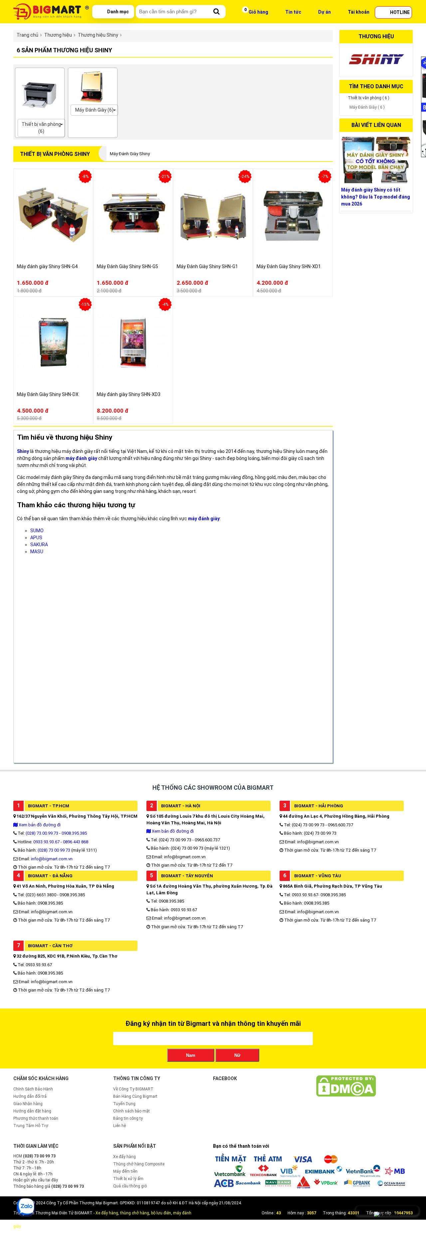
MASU (36, 551)
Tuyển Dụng (124, 1103)
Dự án (324, 12)
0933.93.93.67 (46, 841)
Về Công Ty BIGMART (133, 1089)
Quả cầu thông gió (130, 1186)
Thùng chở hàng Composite (138, 1164)
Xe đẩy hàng (124, 1156)
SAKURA (39, 544)
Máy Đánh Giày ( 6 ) (367, 107)
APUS (36, 537)
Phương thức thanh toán (35, 1118)
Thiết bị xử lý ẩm (128, 1178)
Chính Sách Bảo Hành (33, 1089)
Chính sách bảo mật (131, 1111)
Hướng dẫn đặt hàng (32, 1111)
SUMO (37, 530)
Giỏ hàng (258, 12)
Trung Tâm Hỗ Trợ (30, 1125)
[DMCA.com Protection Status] (346, 1095)
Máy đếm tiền (125, 1171)
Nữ (237, 1055)
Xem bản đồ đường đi (39, 824)
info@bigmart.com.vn (52, 858)
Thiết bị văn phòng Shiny (55, 154)
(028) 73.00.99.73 (42, 833)
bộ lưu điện (161, 1213)
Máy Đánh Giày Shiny (130, 153)
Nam (190, 1055)
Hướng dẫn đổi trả (30, 1096)
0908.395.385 (74, 833)
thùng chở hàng (134, 1213)
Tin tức (293, 12)
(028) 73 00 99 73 (54, 850)
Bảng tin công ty (128, 1118)
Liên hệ (119, 1125)
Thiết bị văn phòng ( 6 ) (368, 98)
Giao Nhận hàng (28, 1103)
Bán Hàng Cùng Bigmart (135, 1096)
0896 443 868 (75, 841)
